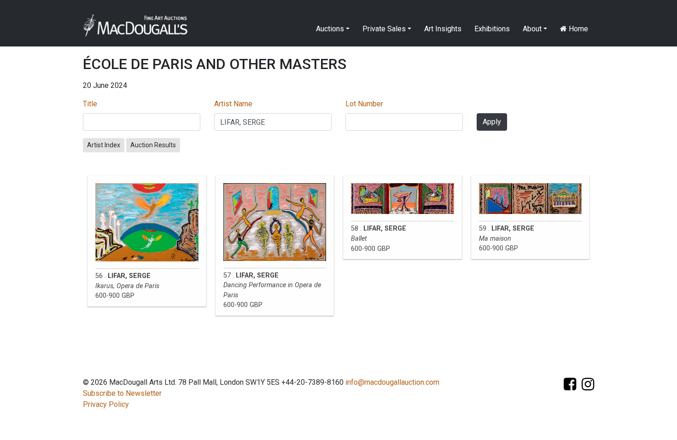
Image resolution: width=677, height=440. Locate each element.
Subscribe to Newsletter (122, 393)
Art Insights (442, 28)
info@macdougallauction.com (392, 382)
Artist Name (233, 103)
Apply (492, 121)
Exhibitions (492, 28)
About (532, 28)
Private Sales (384, 28)
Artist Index (103, 145)
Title (90, 103)
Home (577, 28)
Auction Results (153, 145)
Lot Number (364, 103)
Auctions (330, 28)
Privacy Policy (106, 404)
